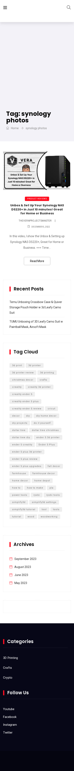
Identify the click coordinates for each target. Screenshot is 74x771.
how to (16, 488)
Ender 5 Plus (47, 444)
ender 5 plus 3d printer (27, 452)
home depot (42, 480)
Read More (37, 261)
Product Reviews (37, 199)
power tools (19, 495)
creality (17, 387)
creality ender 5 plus (25, 401)
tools (56, 509)
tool (44, 509)
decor (16, 416)
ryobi (37, 495)
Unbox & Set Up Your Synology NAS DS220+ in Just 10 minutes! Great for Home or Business (37, 209)
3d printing (47, 372)
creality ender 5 (22, 394)
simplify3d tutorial (23, 509)
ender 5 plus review (24, 459)
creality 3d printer (39, 387)
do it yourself (42, 423)
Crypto (7, 677)
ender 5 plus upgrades (26, 466)
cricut (51, 408)
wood (31, 516)
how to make (35, 488)
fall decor (54, 466)
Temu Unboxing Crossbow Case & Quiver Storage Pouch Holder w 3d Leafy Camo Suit (35, 307)
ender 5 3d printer (48, 437)
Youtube (8, 709)
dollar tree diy (21, 437)
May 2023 (20, 583)
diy (28, 416)
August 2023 (22, 567)
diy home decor (46, 416)
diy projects (19, 423)
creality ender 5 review (26, 408)
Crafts (7, 668)
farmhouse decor (43, 473)
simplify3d (18, 502)
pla (51, 488)
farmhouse (19, 473)
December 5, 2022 (40, 227)
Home (14, 128)
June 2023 (21, 575)
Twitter (8, 732)
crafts (43, 380)
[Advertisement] (37, 61)
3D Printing (10, 658)
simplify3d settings (44, 502)
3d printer (34, 365)
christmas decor (22, 380)
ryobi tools (53, 495)
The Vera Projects (33, 8)
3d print (17, 365)
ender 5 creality (22, 444)
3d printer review (23, 372)
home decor (20, 480)
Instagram (10, 725)
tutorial (16, 516)
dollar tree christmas (45, 430)
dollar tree (18, 430)
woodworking (49, 516)
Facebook (9, 717)
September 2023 (25, 559)
